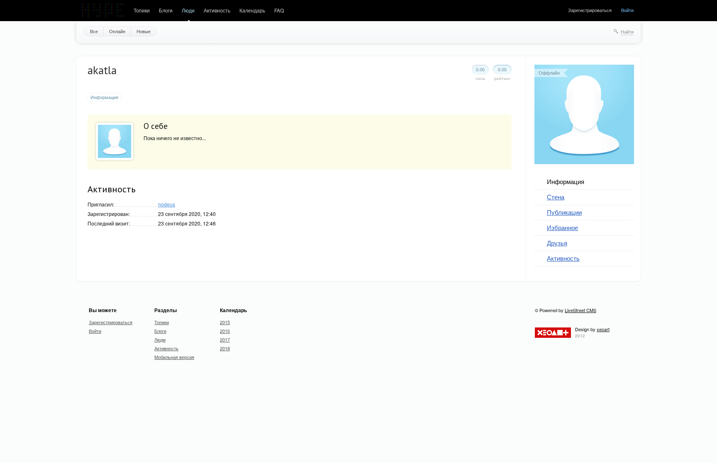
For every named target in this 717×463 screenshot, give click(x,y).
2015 (225, 322)
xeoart (603, 329)
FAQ (279, 10)
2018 (225, 348)
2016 (225, 330)
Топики (142, 10)
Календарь (252, 10)
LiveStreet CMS (580, 310)
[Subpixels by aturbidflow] (102, 10)
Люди (188, 10)
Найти (627, 31)
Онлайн (117, 31)
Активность (217, 10)
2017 (225, 339)
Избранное (562, 227)
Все (94, 31)
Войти (627, 10)
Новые (144, 31)
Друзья (557, 242)
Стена (555, 196)
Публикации (564, 212)
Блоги (166, 10)
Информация (565, 181)
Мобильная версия (174, 357)
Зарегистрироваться (590, 10)
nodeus (166, 204)
